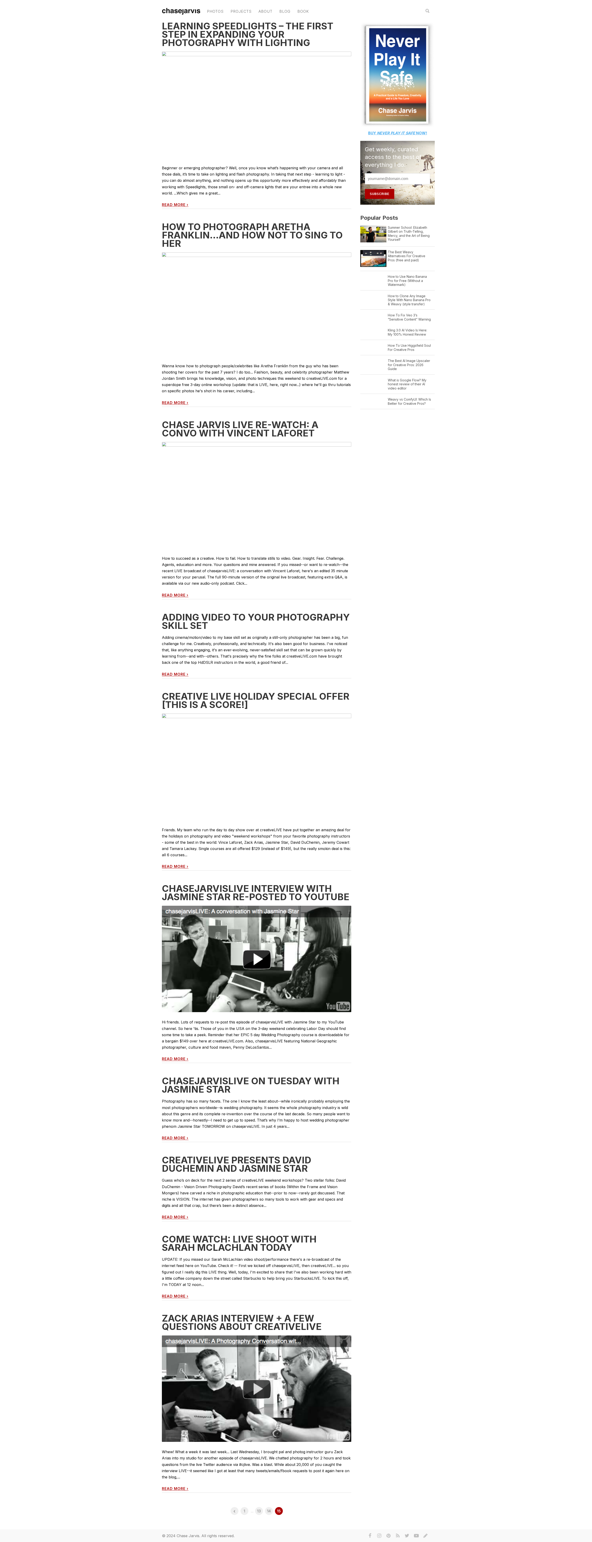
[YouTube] (416, 1535)
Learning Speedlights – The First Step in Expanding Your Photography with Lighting (247, 34)
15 (279, 1511)
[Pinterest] (388, 1535)
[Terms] (425, 1535)
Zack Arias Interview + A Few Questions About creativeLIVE (242, 1322)
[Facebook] (370, 1535)
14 (269, 1511)
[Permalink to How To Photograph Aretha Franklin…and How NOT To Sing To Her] (256, 304)
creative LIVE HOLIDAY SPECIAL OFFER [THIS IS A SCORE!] (255, 700)
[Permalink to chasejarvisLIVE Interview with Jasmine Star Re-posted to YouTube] (256, 963)
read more (175, 205)
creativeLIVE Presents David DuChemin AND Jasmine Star (236, 1164)
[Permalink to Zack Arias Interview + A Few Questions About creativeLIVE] (256, 1392)
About (265, 11)
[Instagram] (379, 1535)
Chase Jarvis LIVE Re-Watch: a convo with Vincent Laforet (240, 429)
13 (259, 1511)
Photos (215, 11)
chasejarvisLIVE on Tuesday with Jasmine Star (250, 1085)
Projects (241, 11)
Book (303, 11)
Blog (284, 11)
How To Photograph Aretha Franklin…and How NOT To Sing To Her (252, 235)
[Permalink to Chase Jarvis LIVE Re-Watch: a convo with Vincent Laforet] (256, 499)
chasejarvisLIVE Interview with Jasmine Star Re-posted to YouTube (255, 892)
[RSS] (397, 1535)
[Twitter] (407, 1535)
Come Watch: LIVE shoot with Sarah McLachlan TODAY (239, 1243)
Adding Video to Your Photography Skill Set (256, 621)
